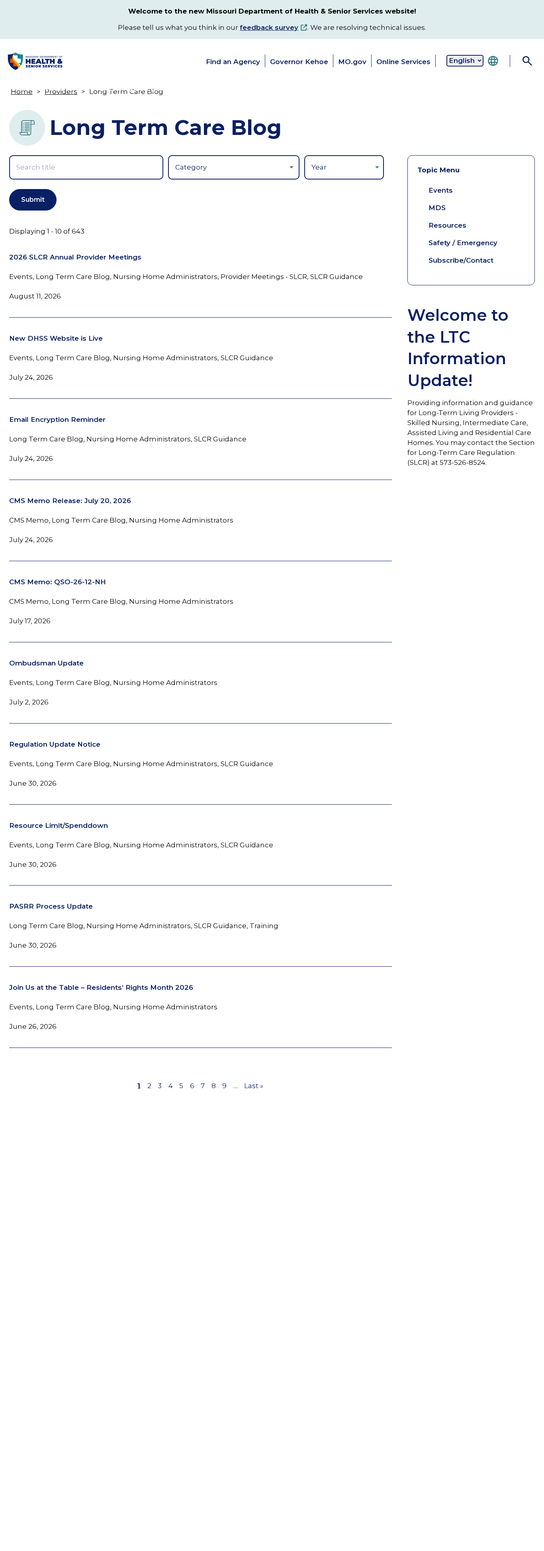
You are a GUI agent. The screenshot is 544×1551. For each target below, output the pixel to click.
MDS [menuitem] (437, 208)
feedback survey (269, 27)
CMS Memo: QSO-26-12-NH (57, 582)
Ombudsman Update (46, 663)
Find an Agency (233, 62)
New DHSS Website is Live (56, 338)
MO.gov (352, 62)
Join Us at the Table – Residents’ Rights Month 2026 (101, 987)
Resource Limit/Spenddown (58, 825)
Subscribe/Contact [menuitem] (461, 260)
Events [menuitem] (441, 190)
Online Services (403, 62)
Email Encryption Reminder (57, 419)
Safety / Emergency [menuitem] (463, 243)
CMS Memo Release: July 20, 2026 (70, 501)
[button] (38, 88)
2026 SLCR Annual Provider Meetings (75, 257)
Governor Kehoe (299, 62)
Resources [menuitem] (447, 225)
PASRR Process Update (51, 906)
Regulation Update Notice (54, 744)
